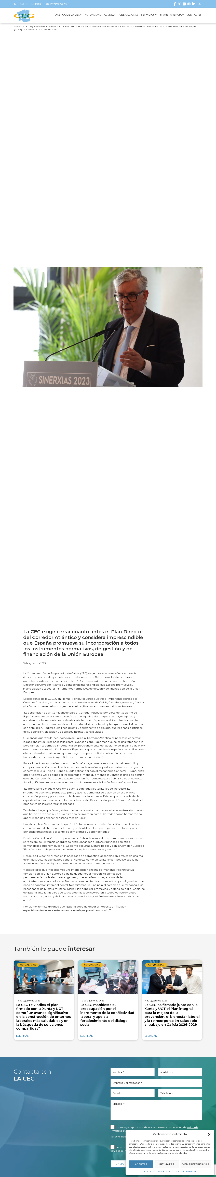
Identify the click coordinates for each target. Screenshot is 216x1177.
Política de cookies (152, 1171)
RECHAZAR (166, 1164)
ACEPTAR (141, 1164)
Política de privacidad (173, 1171)
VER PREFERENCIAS (195, 1164)
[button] (209, 1134)
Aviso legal (190, 1171)
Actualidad (28, 964)
